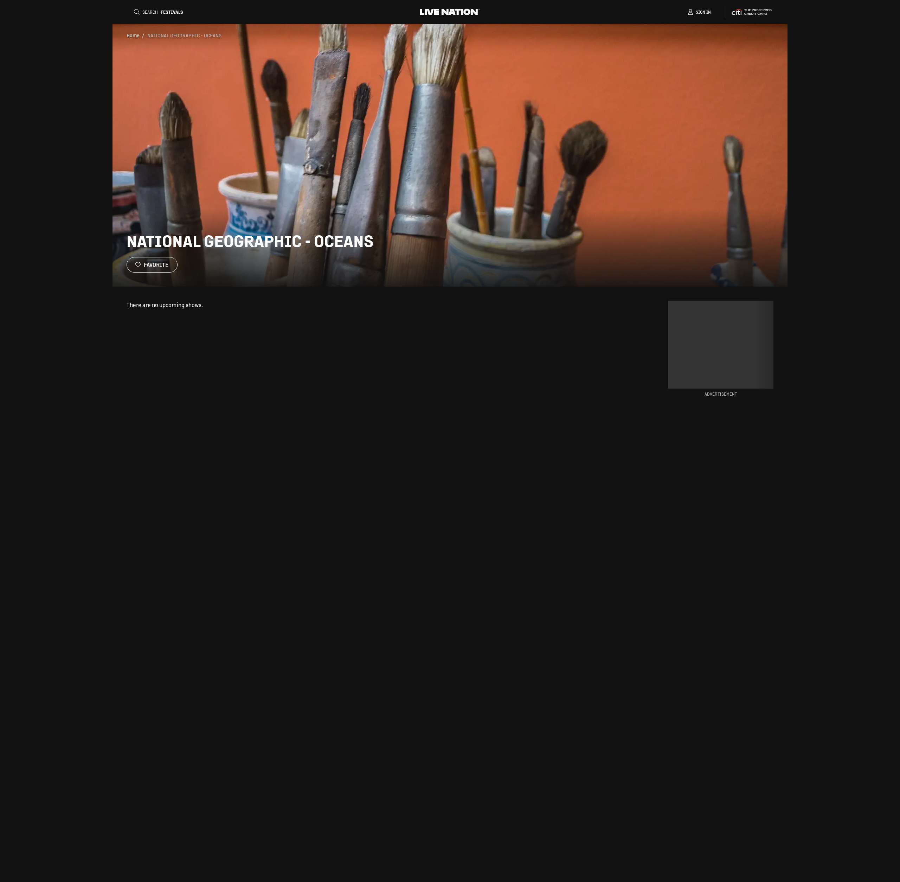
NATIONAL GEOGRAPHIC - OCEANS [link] (184, 35)
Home (133, 35)
